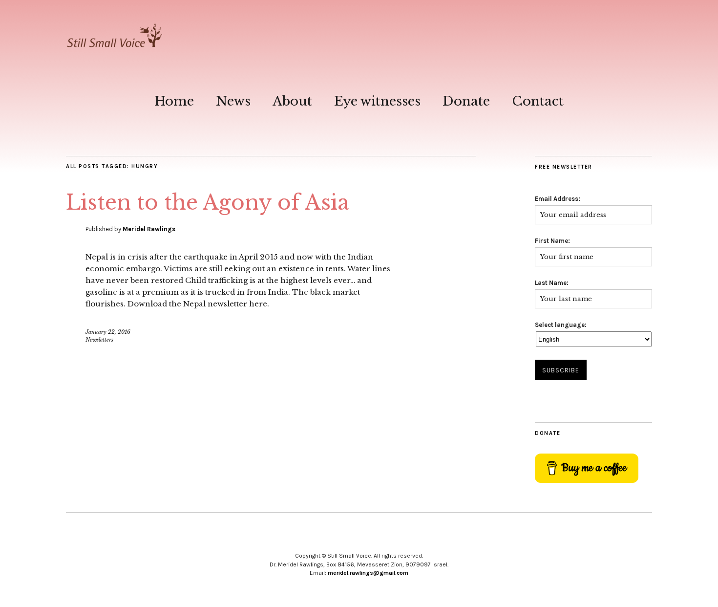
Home (174, 101)
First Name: (552, 240)
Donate (466, 101)
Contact (538, 101)
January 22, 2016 (107, 331)
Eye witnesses (377, 101)
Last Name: (552, 282)
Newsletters (99, 339)
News (233, 101)
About (292, 101)
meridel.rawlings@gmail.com (368, 572)
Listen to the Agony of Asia (207, 202)
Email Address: (557, 198)
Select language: (561, 324)
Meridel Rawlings (149, 229)
